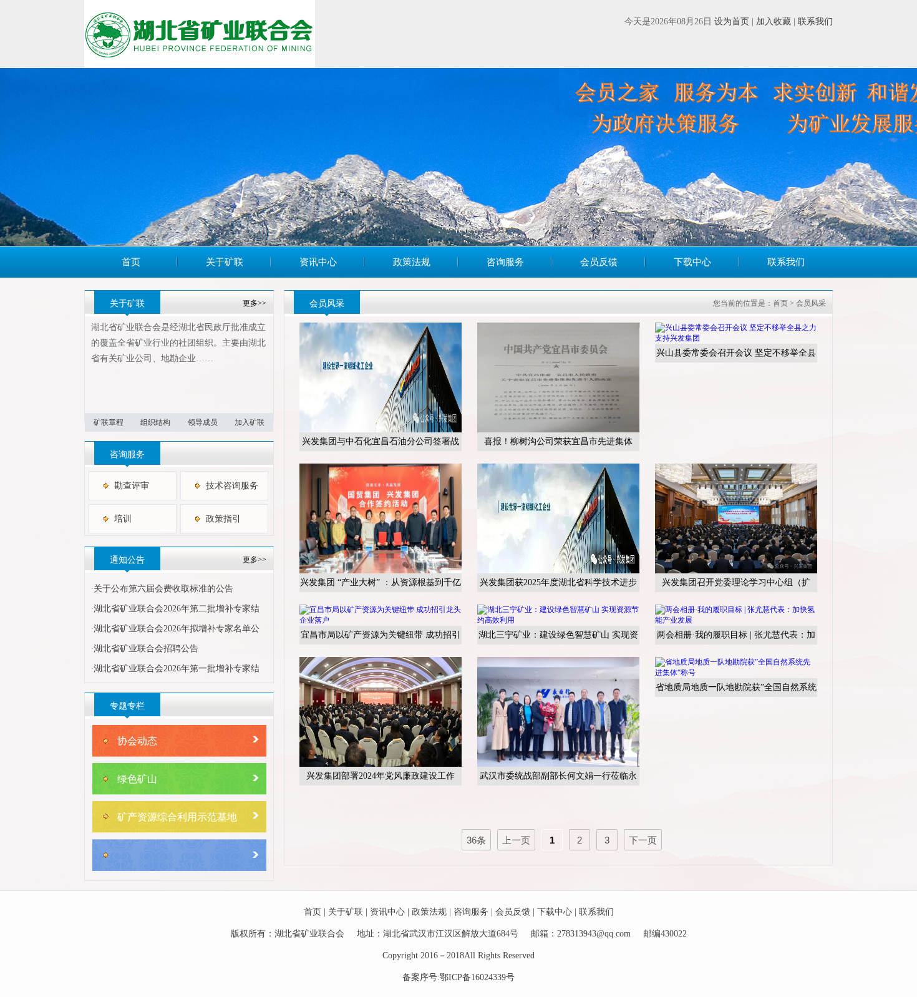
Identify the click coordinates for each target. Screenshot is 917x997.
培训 (123, 518)
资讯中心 (318, 262)
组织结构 (155, 422)
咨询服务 (505, 262)
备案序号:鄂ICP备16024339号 (458, 977)
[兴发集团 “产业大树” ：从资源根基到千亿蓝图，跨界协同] (380, 571)
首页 (131, 262)
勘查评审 (131, 485)
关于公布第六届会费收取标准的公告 (163, 588)
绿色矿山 (137, 779)
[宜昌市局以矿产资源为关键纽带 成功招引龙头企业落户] (380, 620)
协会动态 (137, 741)
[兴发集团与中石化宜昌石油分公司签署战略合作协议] (380, 430)
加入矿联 (249, 422)
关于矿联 (224, 262)
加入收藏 (773, 21)
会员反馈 (599, 262)
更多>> (254, 303)
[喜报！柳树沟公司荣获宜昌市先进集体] (558, 430)
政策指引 (223, 518)
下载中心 (692, 262)
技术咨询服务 (232, 485)
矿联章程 (109, 422)
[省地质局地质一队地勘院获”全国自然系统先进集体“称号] (736, 672)
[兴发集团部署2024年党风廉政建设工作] (380, 764)
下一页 (643, 840)
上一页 (516, 840)
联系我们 (815, 21)
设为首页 (731, 21)
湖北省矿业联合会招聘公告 (146, 648)
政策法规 (411, 262)
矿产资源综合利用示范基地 (177, 817)
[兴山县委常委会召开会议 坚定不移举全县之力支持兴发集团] (736, 338)
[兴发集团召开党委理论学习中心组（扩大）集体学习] (736, 571)
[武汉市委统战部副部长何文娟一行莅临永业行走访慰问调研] (558, 764)
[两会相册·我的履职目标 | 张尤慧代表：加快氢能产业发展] (736, 620)
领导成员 (203, 422)
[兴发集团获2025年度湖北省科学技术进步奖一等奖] (558, 571)
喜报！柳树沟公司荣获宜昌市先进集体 (558, 441)
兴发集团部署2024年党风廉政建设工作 (380, 776)
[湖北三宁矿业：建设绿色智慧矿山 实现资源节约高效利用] (558, 620)
